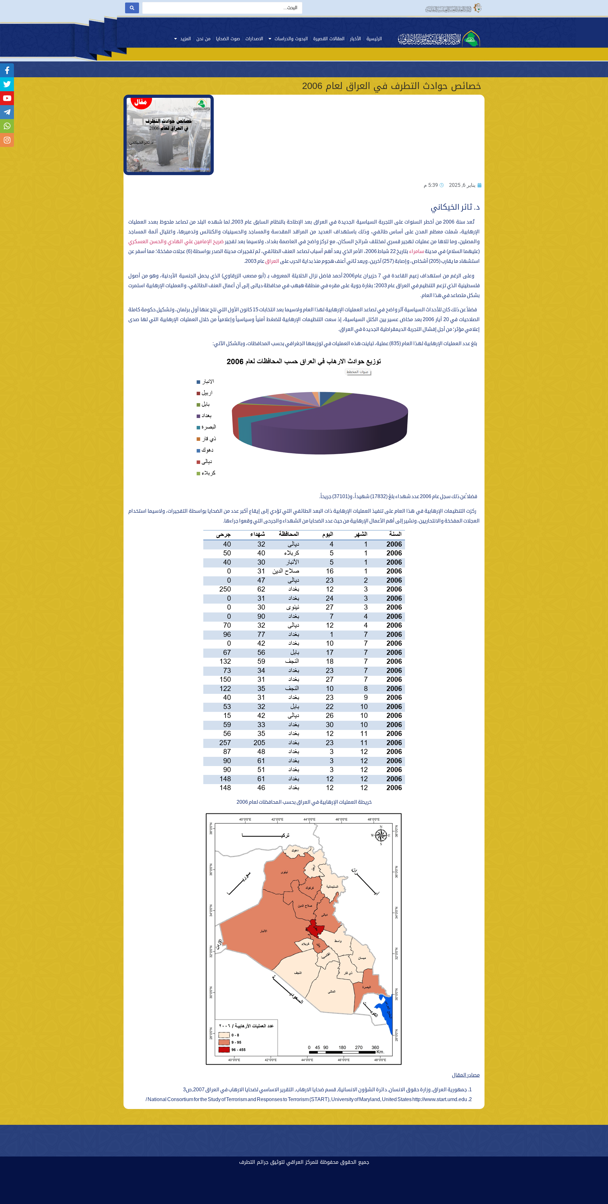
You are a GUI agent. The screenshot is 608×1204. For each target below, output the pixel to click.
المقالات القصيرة (329, 39)
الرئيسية (374, 39)
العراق (272, 261)
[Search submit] (132, 8)
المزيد (185, 39)
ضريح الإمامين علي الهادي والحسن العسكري (176, 241)
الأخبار (355, 39)
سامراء (416, 251)
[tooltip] (7, 70)
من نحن (203, 39)
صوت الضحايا (228, 39)
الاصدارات (254, 39)
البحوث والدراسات (291, 39)
